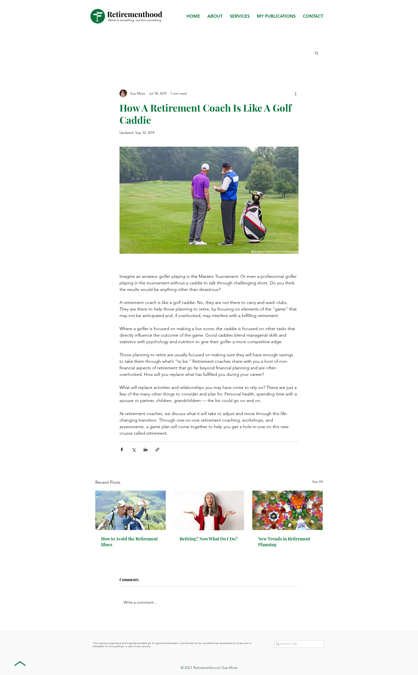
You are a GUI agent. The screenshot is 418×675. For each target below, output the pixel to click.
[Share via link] (157, 449)
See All (317, 481)
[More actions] (296, 93)
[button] (276, 16)
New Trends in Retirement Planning (284, 541)
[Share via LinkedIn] (145, 449)
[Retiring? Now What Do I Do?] (209, 510)
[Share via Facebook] (121, 449)
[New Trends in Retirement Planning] (287, 510)
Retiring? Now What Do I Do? (209, 539)
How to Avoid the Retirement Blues (129, 541)
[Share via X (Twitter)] (133, 449)
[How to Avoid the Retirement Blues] (130, 510)
